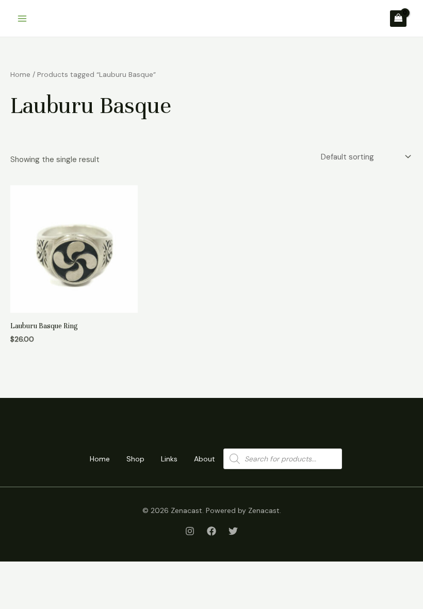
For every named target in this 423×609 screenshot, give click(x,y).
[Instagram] (189, 531)
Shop (135, 458)
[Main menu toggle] (21, 18)
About (204, 458)
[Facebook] (211, 531)
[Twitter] (233, 531)
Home (20, 74)
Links (169, 458)
